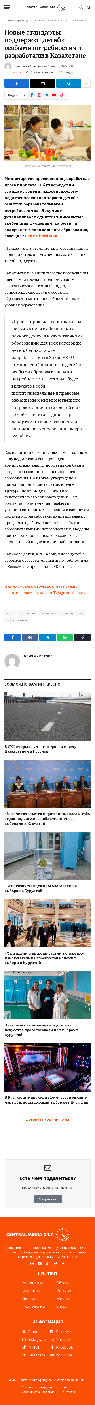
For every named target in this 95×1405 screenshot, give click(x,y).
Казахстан (27, 613)
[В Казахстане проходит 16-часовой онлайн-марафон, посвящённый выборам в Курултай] (47, 1067)
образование (17, 620)
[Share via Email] (42, 83)
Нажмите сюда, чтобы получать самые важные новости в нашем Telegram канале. (44, 589)
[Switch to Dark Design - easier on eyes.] (81, 7)
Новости (36, 20)
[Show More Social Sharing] (86, 83)
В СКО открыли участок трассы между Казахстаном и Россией (40, 749)
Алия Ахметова (32, 66)
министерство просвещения (61, 613)
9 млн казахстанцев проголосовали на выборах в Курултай (40, 888)
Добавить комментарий (47, 1119)
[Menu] (7, 7)
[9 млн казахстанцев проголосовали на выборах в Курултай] (47, 856)
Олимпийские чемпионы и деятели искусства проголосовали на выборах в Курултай (41, 1030)
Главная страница (16, 20)
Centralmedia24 (41, 236)
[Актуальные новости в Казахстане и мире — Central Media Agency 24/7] (46, 7)
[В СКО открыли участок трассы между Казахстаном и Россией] (47, 716)
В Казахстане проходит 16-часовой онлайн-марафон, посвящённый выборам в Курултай (46, 1099)
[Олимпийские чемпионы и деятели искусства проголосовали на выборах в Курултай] (47, 995)
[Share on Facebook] (16, 83)
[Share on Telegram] (68, 83)
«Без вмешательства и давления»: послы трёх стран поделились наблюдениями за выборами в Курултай (47, 819)
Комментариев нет (42, 72)
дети (10, 613)
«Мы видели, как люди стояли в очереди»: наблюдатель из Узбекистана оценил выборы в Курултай (44, 958)
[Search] (88, 7)
